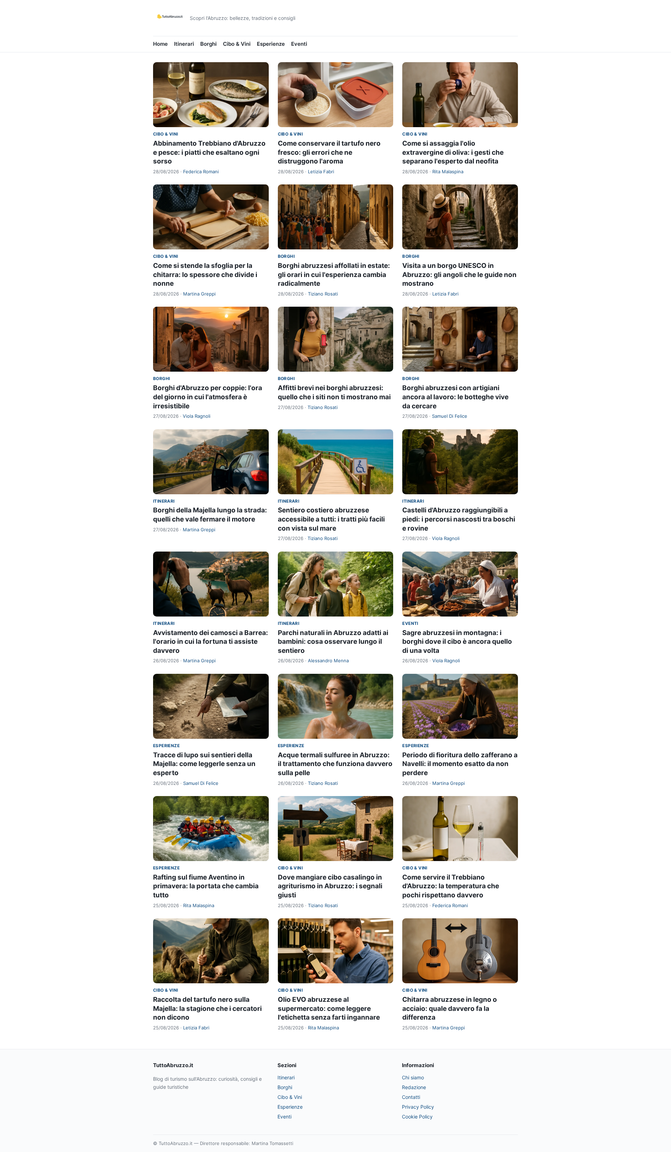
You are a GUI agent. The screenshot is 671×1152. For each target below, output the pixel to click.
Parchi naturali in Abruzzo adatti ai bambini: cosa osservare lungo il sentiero (333, 642)
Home (160, 44)
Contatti (411, 1097)
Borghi (208, 44)
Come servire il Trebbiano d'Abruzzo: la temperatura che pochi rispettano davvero (450, 886)
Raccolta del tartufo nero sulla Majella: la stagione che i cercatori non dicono (207, 1008)
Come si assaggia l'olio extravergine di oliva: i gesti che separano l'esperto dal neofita (453, 152)
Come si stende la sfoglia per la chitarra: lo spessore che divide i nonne (205, 274)
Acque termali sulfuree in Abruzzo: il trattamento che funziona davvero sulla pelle (335, 764)
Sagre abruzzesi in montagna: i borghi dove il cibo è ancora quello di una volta (457, 642)
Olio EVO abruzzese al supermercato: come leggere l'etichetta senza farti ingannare (329, 1008)
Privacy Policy (418, 1107)
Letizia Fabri (321, 171)
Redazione (414, 1087)
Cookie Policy (417, 1117)
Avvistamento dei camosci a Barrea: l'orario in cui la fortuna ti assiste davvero (210, 642)
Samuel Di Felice (449, 416)
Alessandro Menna (328, 660)
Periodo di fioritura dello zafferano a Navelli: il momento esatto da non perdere (460, 764)
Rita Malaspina (447, 171)
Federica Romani (201, 171)
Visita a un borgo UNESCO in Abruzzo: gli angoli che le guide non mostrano (459, 274)
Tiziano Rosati (323, 294)
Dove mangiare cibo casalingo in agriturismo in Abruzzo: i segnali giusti (330, 886)
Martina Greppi (199, 294)
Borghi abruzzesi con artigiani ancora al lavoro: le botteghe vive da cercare (455, 397)
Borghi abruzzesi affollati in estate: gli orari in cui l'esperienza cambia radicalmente (334, 274)
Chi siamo (413, 1077)
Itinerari (184, 44)
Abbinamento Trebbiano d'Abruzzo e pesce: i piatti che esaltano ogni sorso (209, 152)
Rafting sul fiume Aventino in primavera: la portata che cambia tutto (206, 886)
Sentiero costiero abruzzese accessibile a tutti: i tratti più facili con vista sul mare (331, 519)
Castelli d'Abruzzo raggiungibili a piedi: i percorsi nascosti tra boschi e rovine (458, 519)
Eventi (299, 44)
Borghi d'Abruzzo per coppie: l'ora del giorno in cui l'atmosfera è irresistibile (207, 397)
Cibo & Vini (237, 44)
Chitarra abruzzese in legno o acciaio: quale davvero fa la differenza (449, 1008)
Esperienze (271, 44)
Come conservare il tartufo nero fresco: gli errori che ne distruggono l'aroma (329, 152)
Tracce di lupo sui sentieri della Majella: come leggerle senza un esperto (204, 764)
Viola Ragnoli (196, 416)
